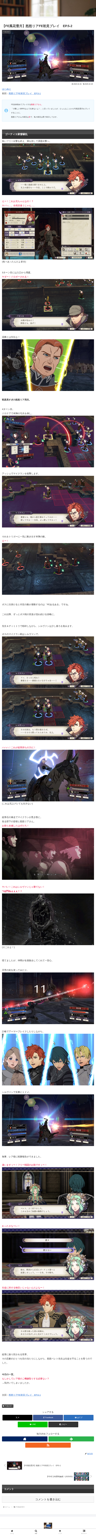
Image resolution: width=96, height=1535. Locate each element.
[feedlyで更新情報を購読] (71, 1438)
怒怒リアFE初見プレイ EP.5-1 (25, 93)
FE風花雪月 (9, 1406)
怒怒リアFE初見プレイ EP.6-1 (25, 1395)
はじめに (6, 89)
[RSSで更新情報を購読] (48, 1445)
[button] (63, 1424)
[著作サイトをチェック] (25, 1438)
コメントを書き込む (48, 1499)
